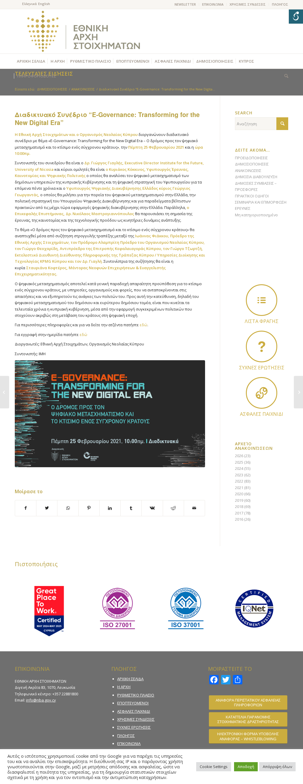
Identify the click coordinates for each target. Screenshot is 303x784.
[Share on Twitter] (46, 508)
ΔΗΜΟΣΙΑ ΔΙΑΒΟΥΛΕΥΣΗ (256, 176)
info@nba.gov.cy (41, 700)
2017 (239, 513)
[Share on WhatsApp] (67, 508)
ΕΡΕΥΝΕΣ (242, 208)
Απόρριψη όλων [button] (277, 766)
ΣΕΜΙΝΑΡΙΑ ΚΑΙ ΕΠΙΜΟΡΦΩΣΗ (260, 202)
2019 (239, 500)
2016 (239, 519)
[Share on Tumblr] (131, 508)
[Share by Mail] (194, 508)
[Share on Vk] (152, 508)
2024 (239, 468)
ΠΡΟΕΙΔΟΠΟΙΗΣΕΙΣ (251, 157)
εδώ (143, 324)
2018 (239, 506)
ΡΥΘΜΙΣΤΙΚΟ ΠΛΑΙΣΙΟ (135, 695)
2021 (239, 487)
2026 (239, 455)
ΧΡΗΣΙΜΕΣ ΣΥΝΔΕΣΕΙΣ (248, 4)
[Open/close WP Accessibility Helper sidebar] (296, 16)
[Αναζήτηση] (284, 76)
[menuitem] (185, 4)
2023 (239, 475)
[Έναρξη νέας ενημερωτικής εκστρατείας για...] (4, 392)
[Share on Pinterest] (89, 508)
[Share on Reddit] (173, 508)
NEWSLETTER (185, 4)
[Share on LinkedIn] (110, 508)
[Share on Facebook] (25, 508)
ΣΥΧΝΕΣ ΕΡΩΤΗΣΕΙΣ (134, 727)
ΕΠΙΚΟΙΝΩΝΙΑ (212, 4)
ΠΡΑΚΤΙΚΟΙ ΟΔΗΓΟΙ (252, 196)
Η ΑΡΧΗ (123, 686)
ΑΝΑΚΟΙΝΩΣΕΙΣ (248, 170)
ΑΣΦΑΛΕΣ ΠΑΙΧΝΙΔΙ (133, 711)
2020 (239, 493)
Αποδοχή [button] (246, 766)
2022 (239, 481)
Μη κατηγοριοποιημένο (256, 214)
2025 (239, 462)
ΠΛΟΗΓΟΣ (280, 4)
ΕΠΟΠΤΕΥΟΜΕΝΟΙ (133, 703)
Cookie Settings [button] (214, 766)
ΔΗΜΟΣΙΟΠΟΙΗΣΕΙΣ (252, 164)
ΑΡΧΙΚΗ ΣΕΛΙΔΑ (130, 678)
